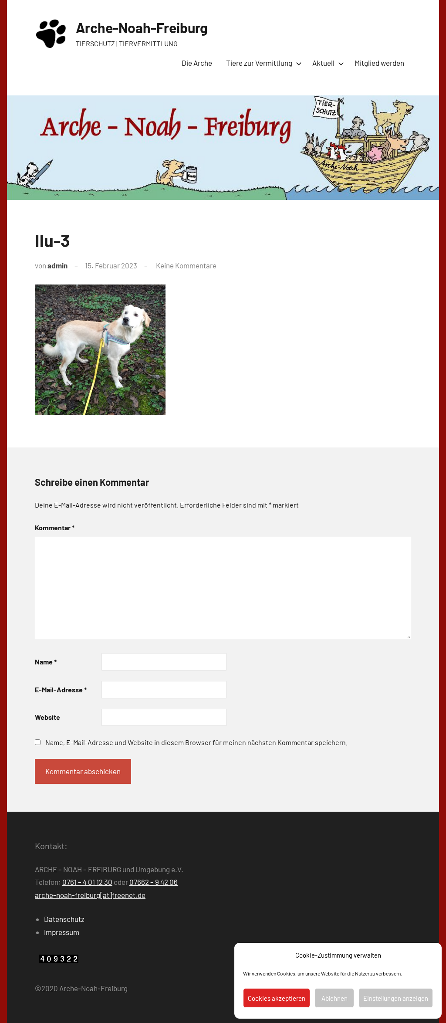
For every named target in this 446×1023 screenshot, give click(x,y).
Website (47, 717)
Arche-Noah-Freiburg (142, 27)
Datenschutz (64, 919)
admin (57, 265)
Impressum (61, 932)
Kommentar (54, 527)
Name (46, 661)
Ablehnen (334, 998)
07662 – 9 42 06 (153, 881)
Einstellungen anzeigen (395, 998)
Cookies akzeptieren (276, 998)
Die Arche (197, 62)
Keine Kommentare (186, 265)
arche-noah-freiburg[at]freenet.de (90, 895)
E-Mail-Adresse (61, 689)
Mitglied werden (379, 62)
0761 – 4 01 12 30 (87, 881)
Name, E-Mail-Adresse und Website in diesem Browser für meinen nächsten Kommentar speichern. (196, 742)
